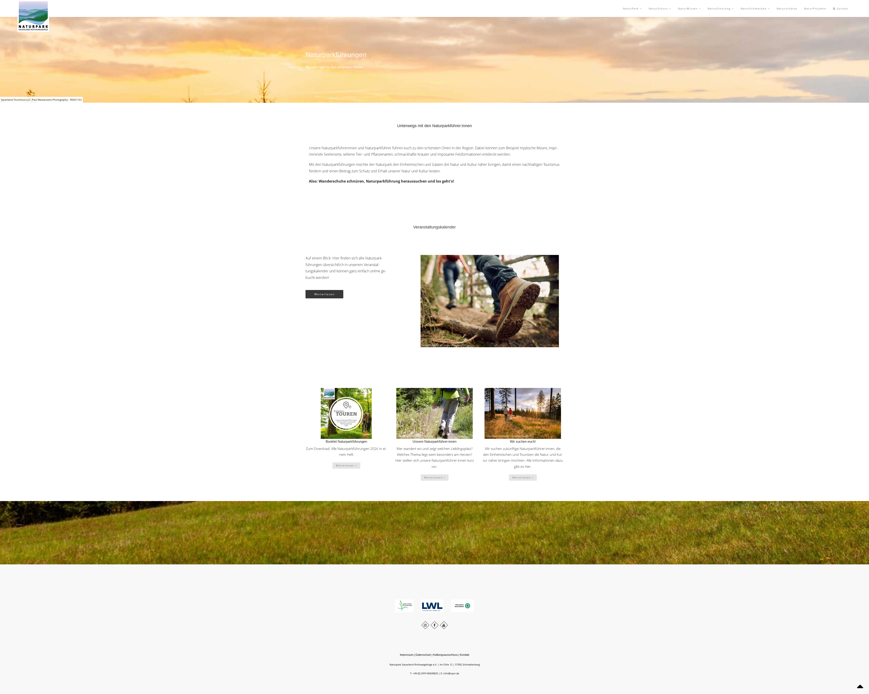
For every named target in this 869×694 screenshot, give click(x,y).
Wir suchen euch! (523, 441)
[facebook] (434, 625)
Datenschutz (423, 654)
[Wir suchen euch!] (522, 413)
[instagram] (425, 625)
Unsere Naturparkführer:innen (434, 441)
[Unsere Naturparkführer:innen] (434, 413)
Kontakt (464, 654)
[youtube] (444, 625)
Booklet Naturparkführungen (346, 441)
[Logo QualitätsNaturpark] (405, 605)
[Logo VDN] (462, 605)
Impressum (406, 654)
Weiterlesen (324, 294)
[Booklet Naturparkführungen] (346, 413)
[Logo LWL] (433, 605)
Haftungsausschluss (445, 654)
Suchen (842, 8)
